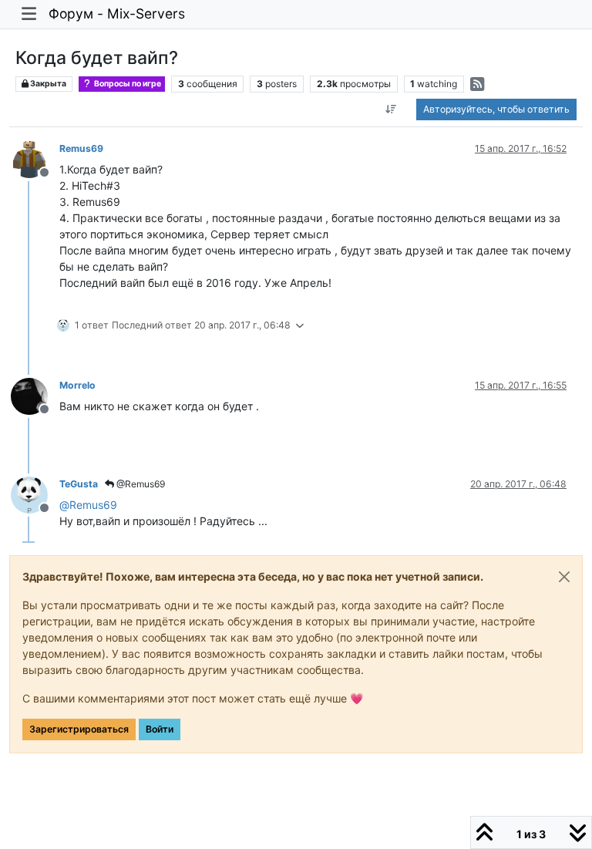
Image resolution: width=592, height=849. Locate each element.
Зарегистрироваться (79, 729)
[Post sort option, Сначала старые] (391, 109)
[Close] (564, 577)
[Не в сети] (35, 158)
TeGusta (78, 484)
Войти (159, 729)
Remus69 (81, 148)
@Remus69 (139, 484)
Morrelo (77, 385)
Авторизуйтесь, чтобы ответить (496, 109)
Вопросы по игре (126, 84)
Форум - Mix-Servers (117, 13)
